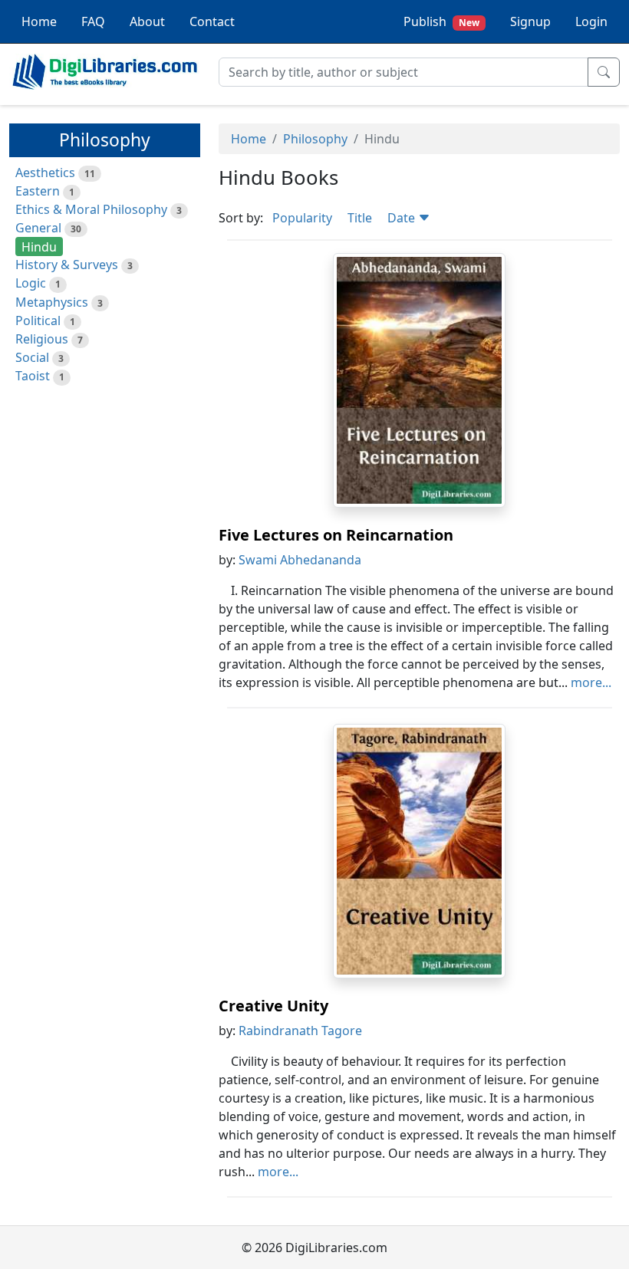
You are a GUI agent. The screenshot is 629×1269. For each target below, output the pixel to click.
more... (591, 682)
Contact (212, 21)
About (147, 21)
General (38, 227)
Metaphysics (51, 302)
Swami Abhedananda (300, 559)
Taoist (32, 375)
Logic (30, 283)
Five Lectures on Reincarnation (336, 534)
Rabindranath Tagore (300, 1030)
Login (591, 21)
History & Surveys (66, 264)
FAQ (93, 21)
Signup (530, 21)
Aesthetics (45, 172)
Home (39, 21)
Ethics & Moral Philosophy (91, 209)
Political (38, 320)
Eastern (37, 190)
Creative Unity (273, 1005)
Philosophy (315, 138)
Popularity (302, 217)
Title (359, 217)
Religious (41, 338)
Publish (441, 21)
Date (402, 217)
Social (32, 357)
